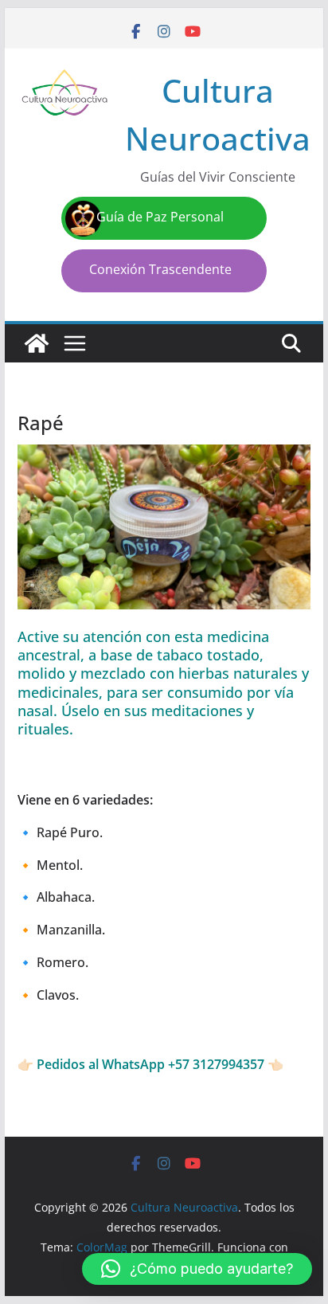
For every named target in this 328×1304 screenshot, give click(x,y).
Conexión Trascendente (160, 269)
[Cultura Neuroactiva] (37, 343)
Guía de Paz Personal (160, 216)
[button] (197, 1269)
